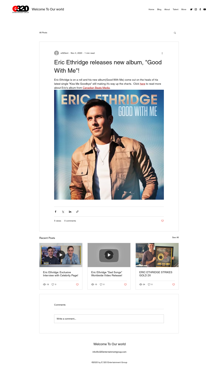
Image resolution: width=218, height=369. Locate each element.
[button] (175, 32)
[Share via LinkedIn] (70, 211)
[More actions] (162, 53)
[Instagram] (195, 9)
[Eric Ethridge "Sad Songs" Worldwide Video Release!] (109, 255)
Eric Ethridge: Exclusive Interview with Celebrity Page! (60, 274)
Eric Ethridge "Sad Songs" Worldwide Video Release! (106, 274)
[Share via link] (77, 211)
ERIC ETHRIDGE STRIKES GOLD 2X (155, 274)
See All (175, 237)
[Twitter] (191, 9)
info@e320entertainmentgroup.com (109, 352)
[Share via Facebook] (55, 211)
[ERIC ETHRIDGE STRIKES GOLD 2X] (157, 255)
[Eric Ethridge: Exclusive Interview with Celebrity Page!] (60, 255)
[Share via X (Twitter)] (62, 211)
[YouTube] (204, 9)
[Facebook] (200, 9)
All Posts (43, 32)
